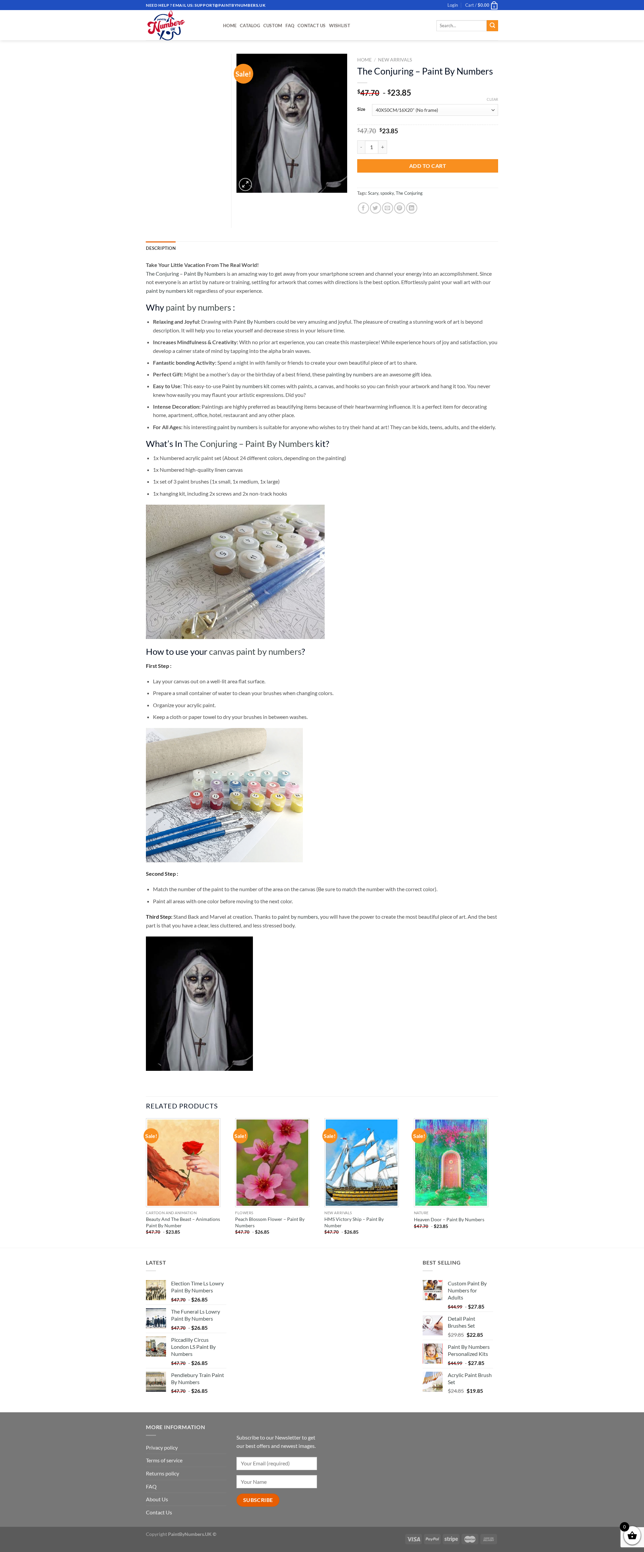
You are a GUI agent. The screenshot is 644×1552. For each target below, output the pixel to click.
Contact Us (312, 25)
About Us (157, 1499)
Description (161, 248)
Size (361, 109)
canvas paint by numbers (255, 651)
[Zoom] (245, 184)
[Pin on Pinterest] (399, 208)
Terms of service (164, 1460)
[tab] (161, 248)
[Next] (496, 1182)
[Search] (492, 26)
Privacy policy (162, 1447)
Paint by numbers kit (246, 386)
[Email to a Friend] (387, 208)
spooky (387, 193)
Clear (492, 99)
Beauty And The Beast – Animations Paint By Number (183, 1222)
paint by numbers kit (169, 290)
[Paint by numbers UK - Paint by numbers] (179, 25)
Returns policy (162, 1473)
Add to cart (427, 166)
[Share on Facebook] (363, 208)
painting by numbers (349, 374)
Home (229, 25)
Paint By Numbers (254, 321)
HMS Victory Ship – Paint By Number (354, 1222)
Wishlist (339, 25)
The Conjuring (409, 193)
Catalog (250, 25)
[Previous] (146, 1182)
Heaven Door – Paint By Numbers (449, 1219)
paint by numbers (198, 307)
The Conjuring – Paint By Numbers (186, 273)
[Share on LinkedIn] (411, 208)
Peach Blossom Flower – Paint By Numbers (270, 1222)
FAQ (289, 25)
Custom (272, 25)
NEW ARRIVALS (395, 59)
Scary (373, 193)
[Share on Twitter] (375, 208)
